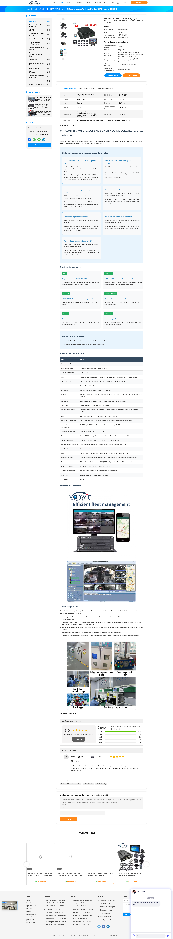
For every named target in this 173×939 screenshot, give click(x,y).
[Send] (168, 936)
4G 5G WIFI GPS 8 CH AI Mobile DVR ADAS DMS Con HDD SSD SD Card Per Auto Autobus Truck (82, 922)
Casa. (28, 900)
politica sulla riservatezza (30, 921)
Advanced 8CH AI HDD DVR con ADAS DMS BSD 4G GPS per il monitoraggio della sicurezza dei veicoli (82, 913)
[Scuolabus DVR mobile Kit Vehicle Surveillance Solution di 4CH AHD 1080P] (101, 857)
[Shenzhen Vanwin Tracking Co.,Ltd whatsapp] (34, 139)
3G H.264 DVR (88, 784)
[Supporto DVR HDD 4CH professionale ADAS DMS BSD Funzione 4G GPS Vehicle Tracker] (31, 113)
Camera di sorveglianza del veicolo (39, 25)
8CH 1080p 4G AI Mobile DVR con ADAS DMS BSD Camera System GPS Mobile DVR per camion (40, 875)
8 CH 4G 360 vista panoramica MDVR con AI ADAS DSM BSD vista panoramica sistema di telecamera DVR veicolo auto (55, 903)
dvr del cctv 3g (101, 784)
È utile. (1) (77, 761)
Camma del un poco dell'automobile (39, 43)
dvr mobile (39, 21)
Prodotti (29, 903)
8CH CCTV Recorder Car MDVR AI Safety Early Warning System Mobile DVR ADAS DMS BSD (56, 921)
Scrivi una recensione (79, 740)
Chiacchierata (39, 145)
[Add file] (133, 936)
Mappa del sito (31, 914)
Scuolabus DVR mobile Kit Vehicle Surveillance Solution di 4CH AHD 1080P (100, 875)
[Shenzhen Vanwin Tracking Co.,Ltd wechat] (39, 139)
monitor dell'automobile (39, 39)
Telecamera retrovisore (39, 81)
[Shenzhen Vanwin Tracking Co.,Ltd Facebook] (103, 926)
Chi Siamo (29, 908)
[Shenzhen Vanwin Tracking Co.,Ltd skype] (43, 139)
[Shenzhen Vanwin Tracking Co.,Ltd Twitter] (99, 926)
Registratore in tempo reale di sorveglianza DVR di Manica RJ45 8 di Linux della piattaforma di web (82, 903)
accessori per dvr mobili (39, 84)
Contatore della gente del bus (39, 34)
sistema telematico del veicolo (39, 64)
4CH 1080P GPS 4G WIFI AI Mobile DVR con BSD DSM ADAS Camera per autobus (43, 99)
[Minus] (168, 892)
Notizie (28, 911)
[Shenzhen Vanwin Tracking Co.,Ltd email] (29, 139)
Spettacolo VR (31, 906)
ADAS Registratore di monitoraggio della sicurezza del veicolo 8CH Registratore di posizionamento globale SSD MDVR (42, 106)
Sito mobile (30, 917)
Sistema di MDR (39, 68)
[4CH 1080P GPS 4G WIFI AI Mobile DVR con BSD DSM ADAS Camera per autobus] (31, 99)
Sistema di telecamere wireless (39, 48)
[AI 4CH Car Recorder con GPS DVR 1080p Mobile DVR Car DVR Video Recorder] (71, 857)
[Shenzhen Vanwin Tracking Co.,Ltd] (34, 3)
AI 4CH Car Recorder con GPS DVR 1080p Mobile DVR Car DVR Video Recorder (70, 875)
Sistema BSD (39, 59)
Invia (68, 819)
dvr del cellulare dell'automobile (70, 784)
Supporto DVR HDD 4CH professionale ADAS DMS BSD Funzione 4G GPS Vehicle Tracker (43, 112)
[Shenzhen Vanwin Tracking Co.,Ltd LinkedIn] (108, 926)
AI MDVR (39, 30)
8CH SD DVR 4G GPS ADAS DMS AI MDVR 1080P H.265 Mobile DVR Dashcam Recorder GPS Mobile (131, 875)
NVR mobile (39, 72)
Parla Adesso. (139, 3)
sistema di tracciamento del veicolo (39, 76)
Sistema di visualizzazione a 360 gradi (39, 54)
